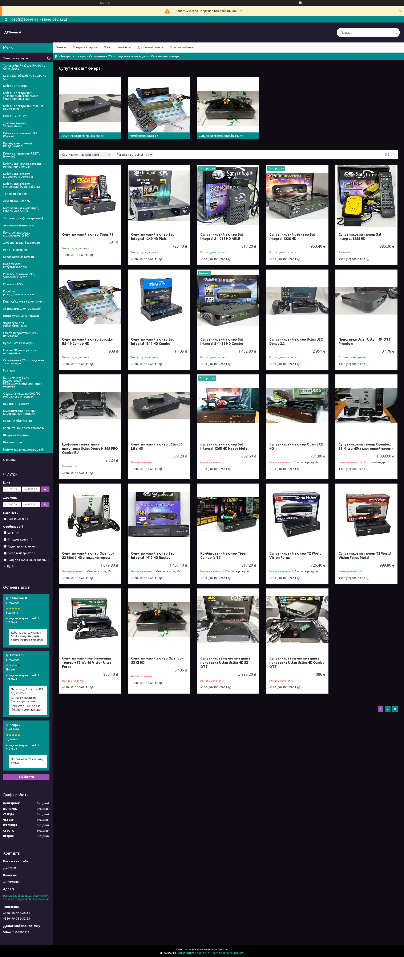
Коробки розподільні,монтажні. (19, 293)
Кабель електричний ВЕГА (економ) (21, 155)
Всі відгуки (26, 776)
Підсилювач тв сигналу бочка (27, 761)
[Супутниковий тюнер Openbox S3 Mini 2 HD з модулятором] (90, 515)
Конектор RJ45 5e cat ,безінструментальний (26, 707)
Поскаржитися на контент (193, 953)
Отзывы (9, 459)
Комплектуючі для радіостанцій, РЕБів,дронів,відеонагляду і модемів (22, 382)
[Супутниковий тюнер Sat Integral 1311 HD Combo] (159, 301)
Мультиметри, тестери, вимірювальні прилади (19, 412)
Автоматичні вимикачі (18, 225)
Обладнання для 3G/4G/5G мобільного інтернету (21, 395)
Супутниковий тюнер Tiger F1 (87, 234)
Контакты (124, 47)
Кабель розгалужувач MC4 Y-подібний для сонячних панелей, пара (27, 636)
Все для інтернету (16, 403)
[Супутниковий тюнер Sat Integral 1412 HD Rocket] (159, 515)
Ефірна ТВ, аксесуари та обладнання (19, 352)
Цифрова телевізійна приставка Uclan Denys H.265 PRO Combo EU (90, 448)
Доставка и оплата (150, 47)
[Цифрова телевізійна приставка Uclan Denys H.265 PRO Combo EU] (90, 405)
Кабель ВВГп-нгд (15, 116)
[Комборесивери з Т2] (159, 108)
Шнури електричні (16, 435)
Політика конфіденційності (227, 953)
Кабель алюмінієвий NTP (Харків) (20, 135)
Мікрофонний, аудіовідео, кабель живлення (21, 209)
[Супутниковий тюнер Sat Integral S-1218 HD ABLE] (228, 196)
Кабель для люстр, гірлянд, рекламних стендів (22, 165)
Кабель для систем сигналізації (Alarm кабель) (21, 185)
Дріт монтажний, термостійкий (15, 125)
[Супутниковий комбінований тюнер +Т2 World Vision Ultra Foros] (90, 619)
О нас (107, 47)
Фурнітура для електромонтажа (15, 324)
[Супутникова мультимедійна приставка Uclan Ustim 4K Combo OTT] (297, 619)
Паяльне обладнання (17, 421)
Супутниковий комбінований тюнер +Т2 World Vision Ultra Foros (86, 662)
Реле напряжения (15, 249)
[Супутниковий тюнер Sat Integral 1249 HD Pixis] (159, 196)
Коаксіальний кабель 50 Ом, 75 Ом (24, 77)
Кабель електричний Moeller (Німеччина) (23, 107)
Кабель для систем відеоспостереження (18, 175)
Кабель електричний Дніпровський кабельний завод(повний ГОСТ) (20, 95)
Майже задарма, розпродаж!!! (23, 449)
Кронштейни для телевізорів (23, 428)
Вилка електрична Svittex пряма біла (23, 699)
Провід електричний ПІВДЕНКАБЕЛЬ (17, 145)
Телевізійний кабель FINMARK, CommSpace (24, 67)
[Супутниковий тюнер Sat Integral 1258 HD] (366, 196)
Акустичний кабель (16, 201)
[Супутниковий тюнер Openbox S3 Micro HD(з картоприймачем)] (366, 405)
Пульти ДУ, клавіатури (18, 343)
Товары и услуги (84, 47)
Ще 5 (10, 566)
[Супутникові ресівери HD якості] (90, 108)
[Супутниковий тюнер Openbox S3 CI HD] (159, 619)
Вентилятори (12, 442)
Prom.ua (223, 949)
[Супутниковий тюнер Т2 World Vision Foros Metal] (366, 515)
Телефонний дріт (15, 194)
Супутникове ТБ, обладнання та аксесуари (118, 56)
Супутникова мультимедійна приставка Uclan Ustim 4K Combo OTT (296, 662)
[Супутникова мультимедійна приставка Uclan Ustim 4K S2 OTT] (228, 619)
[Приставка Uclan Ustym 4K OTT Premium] (366, 301)
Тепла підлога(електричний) (23, 218)
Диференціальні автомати (21, 242)
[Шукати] (395, 32)
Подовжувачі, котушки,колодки (15, 265)
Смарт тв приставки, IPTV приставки (21, 334)
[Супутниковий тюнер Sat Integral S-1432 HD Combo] (228, 301)
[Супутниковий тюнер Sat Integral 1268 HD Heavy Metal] (228, 405)
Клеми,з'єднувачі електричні (23, 301)
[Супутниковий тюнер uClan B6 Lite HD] (159, 405)
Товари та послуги (73, 56)
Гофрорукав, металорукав (21, 315)
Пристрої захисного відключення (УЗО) (16, 234)
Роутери (9, 370)
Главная (61, 47)
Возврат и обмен (181, 47)
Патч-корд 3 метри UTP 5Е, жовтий (27, 691)
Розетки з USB (13, 284)
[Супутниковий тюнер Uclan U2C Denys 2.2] (297, 301)
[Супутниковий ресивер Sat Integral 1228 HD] (297, 196)
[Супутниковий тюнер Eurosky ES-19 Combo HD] (90, 301)
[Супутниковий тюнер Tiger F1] (90, 196)
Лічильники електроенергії (22, 308)
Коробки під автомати (18, 257)
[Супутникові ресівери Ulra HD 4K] (228, 108)
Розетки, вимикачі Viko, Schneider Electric (19, 275)
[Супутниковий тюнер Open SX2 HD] (297, 405)
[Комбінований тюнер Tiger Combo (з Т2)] (228, 515)
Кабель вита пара (15, 85)
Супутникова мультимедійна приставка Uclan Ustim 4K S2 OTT (225, 662)
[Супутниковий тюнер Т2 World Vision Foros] (297, 515)
